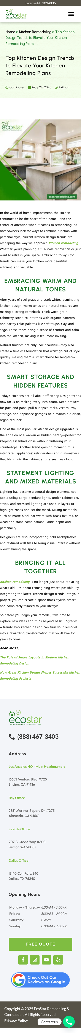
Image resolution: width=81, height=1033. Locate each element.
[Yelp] (58, 960)
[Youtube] (46, 960)
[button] (71, 14)
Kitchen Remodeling (35, 32)
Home (10, 32)
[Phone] (69, 1022)
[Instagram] (35, 960)
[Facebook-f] (23, 960)
